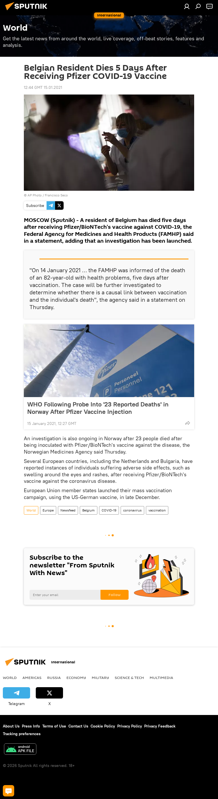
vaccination (157, 510)
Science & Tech (129, 677)
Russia (54, 677)
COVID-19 (109, 510)
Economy (76, 677)
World (31, 510)
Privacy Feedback (159, 726)
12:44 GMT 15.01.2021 (43, 87)
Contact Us (78, 726)
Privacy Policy (129, 726)
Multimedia (161, 677)
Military (100, 677)
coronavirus (132, 510)
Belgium (88, 510)
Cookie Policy (103, 726)
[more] (187, 423)
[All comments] (8, 790)
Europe (48, 510)
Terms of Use (54, 726)
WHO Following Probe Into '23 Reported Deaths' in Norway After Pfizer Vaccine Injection (98, 407)
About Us (11, 726)
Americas (31, 677)
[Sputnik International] (28, 11)
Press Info (31, 726)
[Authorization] (186, 6)
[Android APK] (20, 749)
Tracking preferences (22, 733)
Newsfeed (68, 510)
